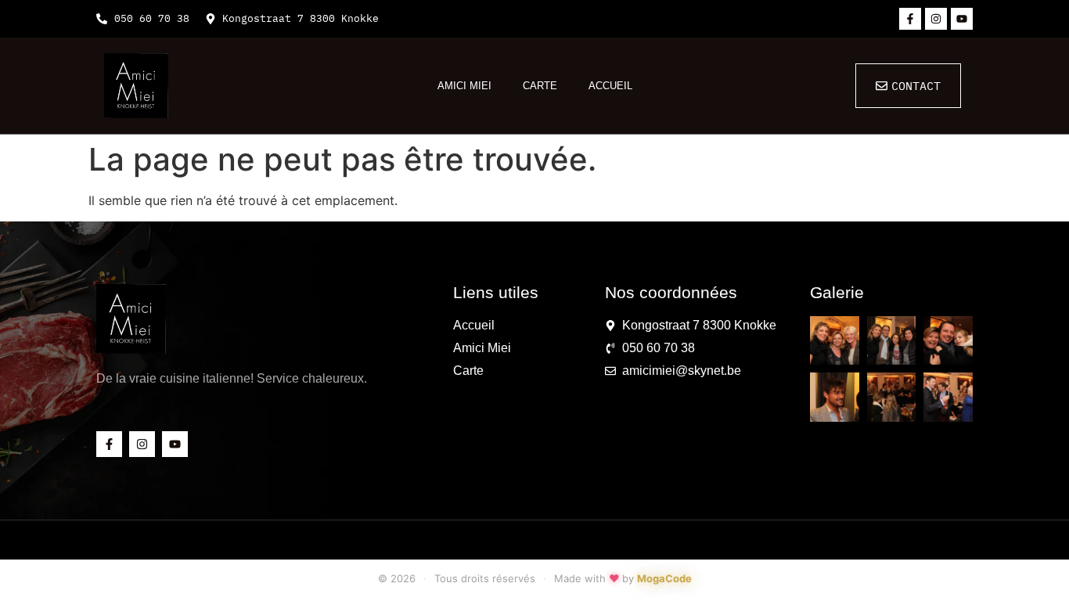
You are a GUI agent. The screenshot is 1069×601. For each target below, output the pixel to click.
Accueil (610, 86)
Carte (540, 86)
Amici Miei (464, 86)
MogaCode (664, 578)
